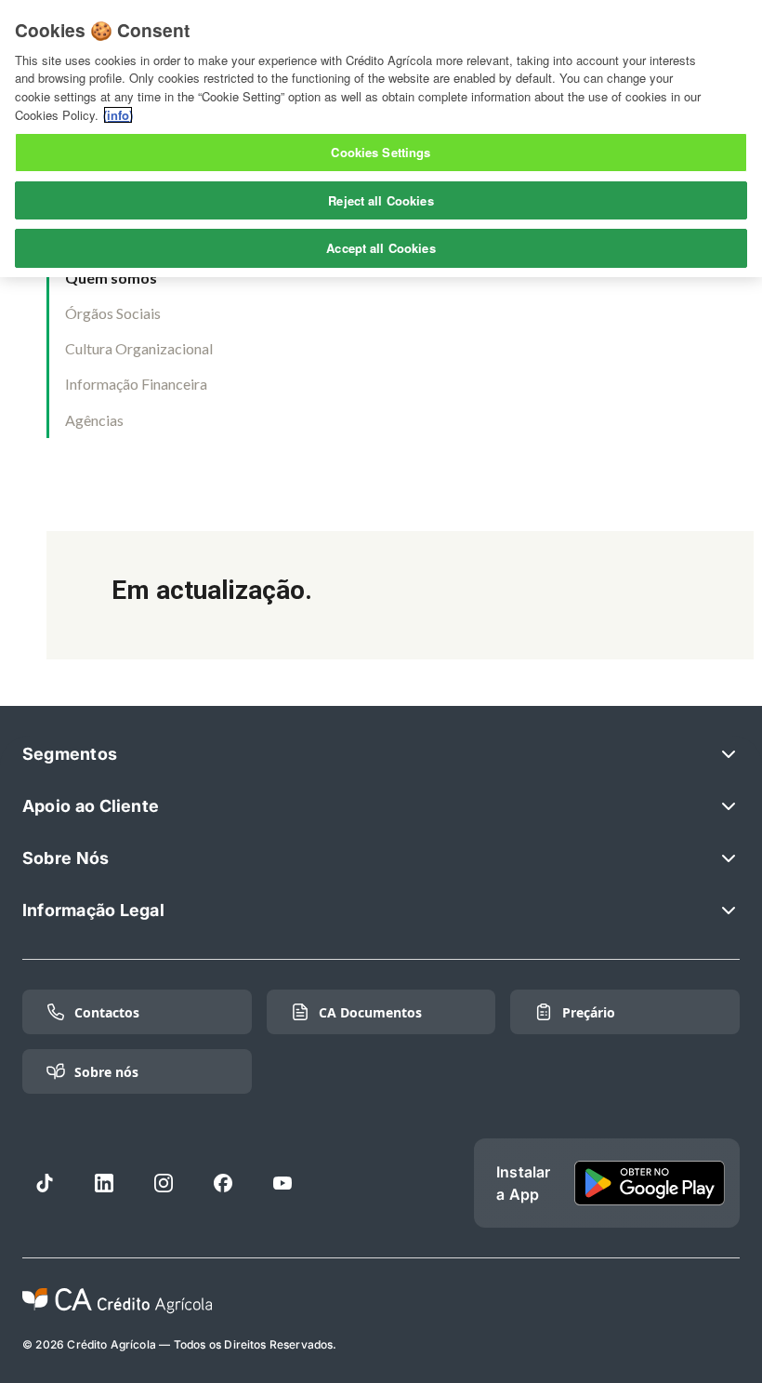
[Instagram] (163, 1183)
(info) (118, 115)
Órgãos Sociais (113, 313)
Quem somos (111, 277)
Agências (94, 420)
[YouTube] (282, 1183)
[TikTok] (44, 1183)
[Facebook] (223, 1183)
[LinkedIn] (104, 1183)
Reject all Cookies (380, 200)
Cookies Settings (380, 152)
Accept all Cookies (380, 248)
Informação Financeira (136, 383)
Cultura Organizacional (139, 348)
